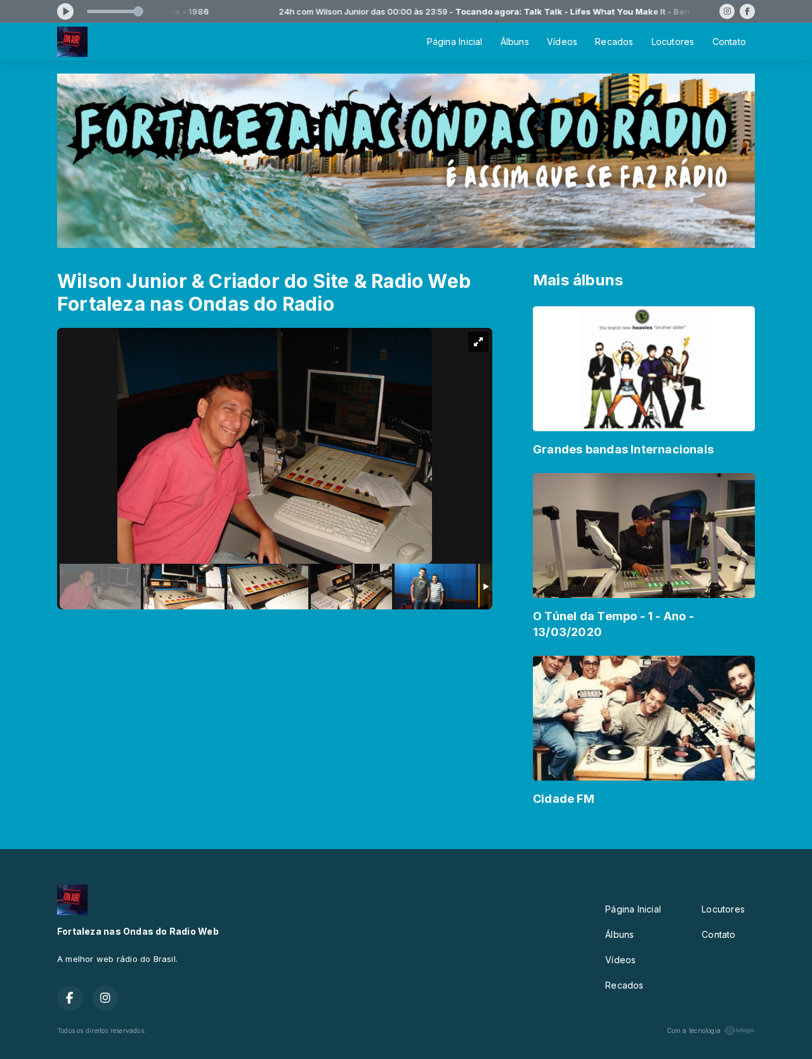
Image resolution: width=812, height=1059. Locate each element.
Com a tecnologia (694, 1030)
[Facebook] (747, 11)
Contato (729, 41)
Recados (614, 41)
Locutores (673, 41)
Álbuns (515, 41)
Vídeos (562, 41)
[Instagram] (727, 11)
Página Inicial (455, 41)
